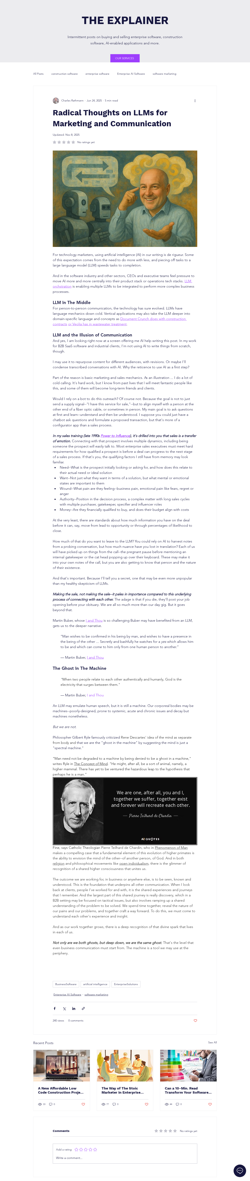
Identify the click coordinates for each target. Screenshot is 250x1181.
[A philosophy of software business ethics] (125, 1065)
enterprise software (97, 73)
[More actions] (195, 100)
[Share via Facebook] (54, 1008)
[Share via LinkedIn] (74, 1008)
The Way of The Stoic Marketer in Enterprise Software (121, 1090)
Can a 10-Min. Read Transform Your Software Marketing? (186, 1090)
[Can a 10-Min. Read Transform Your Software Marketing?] (188, 1065)
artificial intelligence (95, 984)
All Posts (38, 73)
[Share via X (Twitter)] (64, 1008)
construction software (64, 73)
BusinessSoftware (66, 984)
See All (212, 1042)
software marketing (164, 73)
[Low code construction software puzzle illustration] (61, 1065)
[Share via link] (83, 1008)
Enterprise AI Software (131, 73)
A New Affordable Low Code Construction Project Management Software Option (61, 1090)
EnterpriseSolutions (126, 984)
